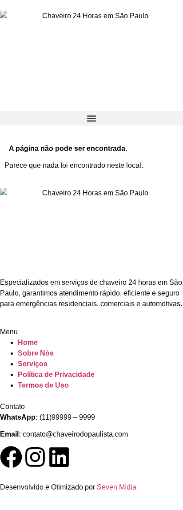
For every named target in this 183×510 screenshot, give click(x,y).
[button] (91, 118)
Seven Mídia (116, 487)
